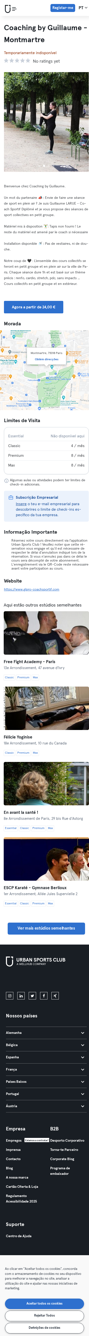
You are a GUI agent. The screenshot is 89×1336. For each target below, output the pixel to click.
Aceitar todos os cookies (44, 1303)
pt (82, 8)
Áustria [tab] (11, 1106)
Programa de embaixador (60, 1171)
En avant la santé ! (21, 813)
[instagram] (9, 995)
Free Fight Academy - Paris (29, 662)
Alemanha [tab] (14, 1033)
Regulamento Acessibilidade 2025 (21, 1198)
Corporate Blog (62, 1159)
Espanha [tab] (12, 1057)
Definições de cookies (44, 1328)
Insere (21, 504)
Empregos (14, 1140)
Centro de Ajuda (18, 1236)
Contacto (13, 1159)
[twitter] (32, 995)
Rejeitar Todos (44, 1315)
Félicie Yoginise (18, 737)
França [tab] (11, 1069)
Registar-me (62, 8)
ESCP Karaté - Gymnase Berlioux (35, 888)
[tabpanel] (46, 450)
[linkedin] (21, 995)
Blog (9, 1168)
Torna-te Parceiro (64, 1150)
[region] (44, 1295)
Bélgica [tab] (12, 1045)
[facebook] (43, 995)
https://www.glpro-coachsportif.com (31, 589)
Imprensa (13, 1150)
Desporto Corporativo (67, 1140)
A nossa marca (17, 1177)
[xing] (55, 995)
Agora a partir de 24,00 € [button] (33, 307)
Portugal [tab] (12, 1094)
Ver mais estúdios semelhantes (46, 928)
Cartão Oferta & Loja (22, 1187)
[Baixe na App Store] (22, 980)
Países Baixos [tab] (16, 1082)
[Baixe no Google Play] (58, 980)
